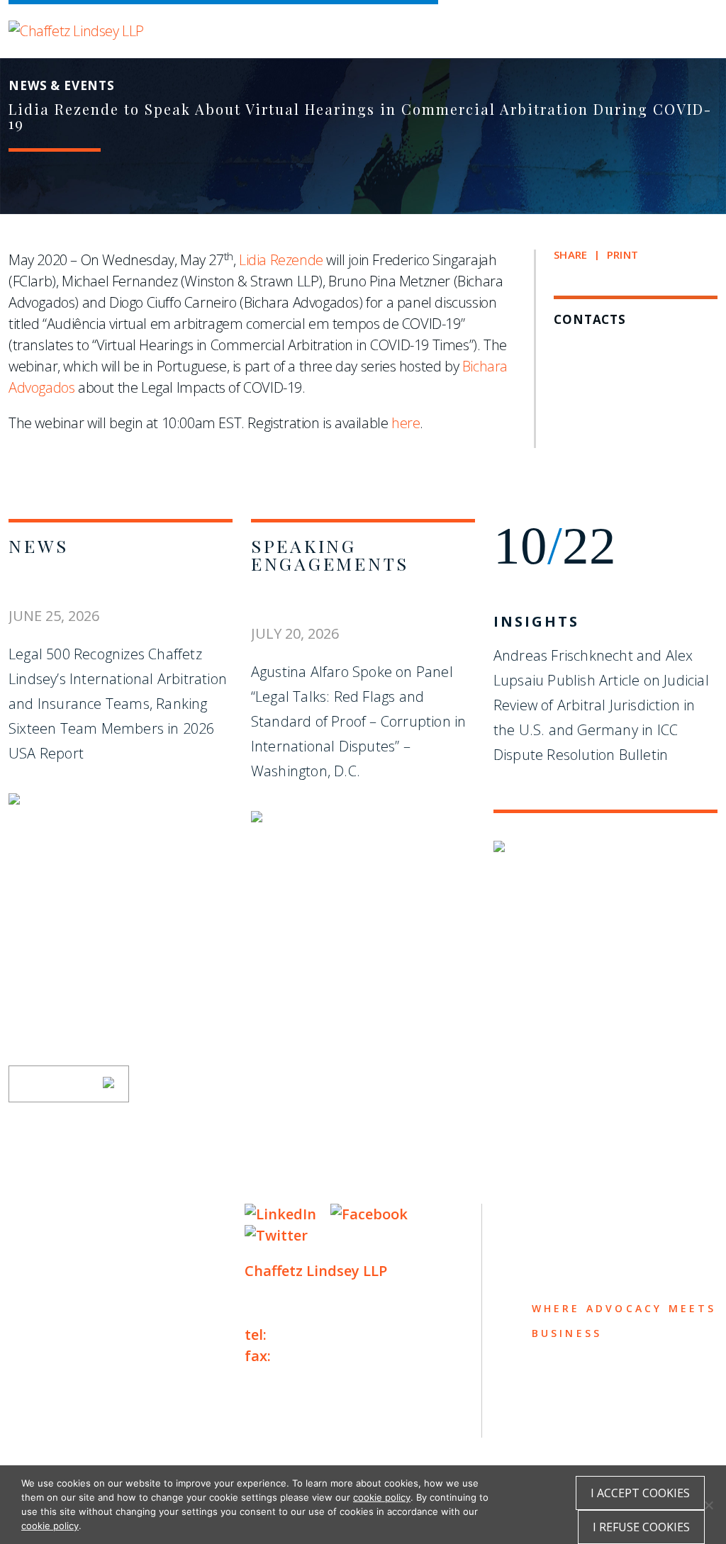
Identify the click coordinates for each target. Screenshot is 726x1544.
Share (570, 255)
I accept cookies (640, 1493)
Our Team (50, 1243)
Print (622, 255)
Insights (536, 621)
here (405, 422)
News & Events (73, 1326)
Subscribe (59, 1084)
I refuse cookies (641, 1527)
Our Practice (67, 1271)
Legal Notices (154, 1417)
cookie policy (382, 1497)
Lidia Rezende (281, 259)
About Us (49, 1215)
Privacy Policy (51, 1417)
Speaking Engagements (330, 554)
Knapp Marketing (145, 1446)
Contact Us (59, 1354)
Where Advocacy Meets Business (307, 26)
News (39, 545)
